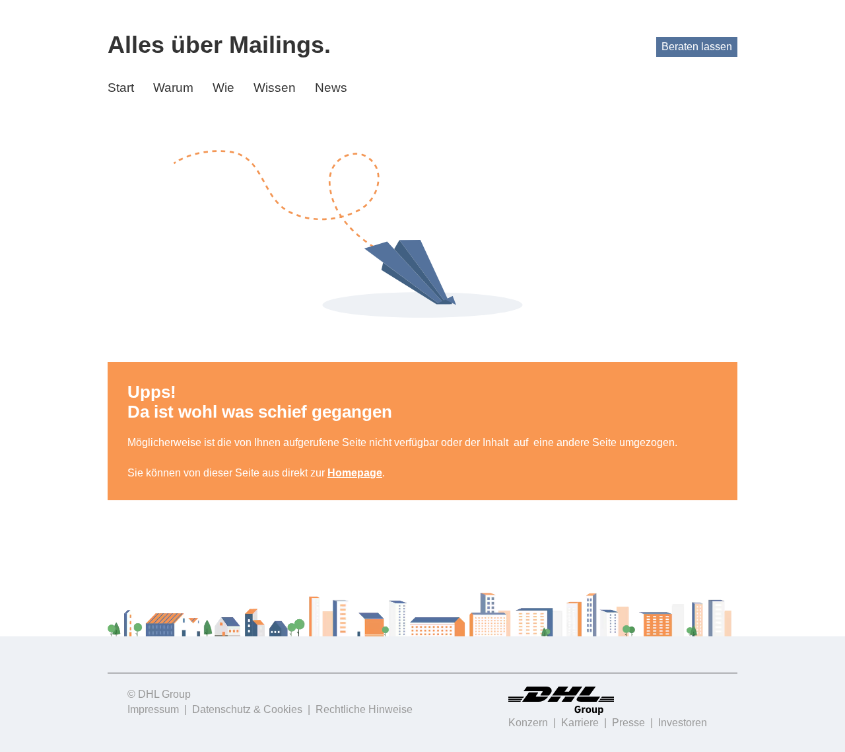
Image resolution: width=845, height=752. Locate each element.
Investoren (682, 722)
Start (121, 87)
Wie (223, 87)
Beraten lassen (696, 46)
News (331, 87)
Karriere (580, 722)
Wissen (275, 87)
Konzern (528, 722)
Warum (173, 87)
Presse (628, 722)
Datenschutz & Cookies (247, 709)
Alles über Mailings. (219, 44)
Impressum (153, 709)
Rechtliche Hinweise (364, 709)
